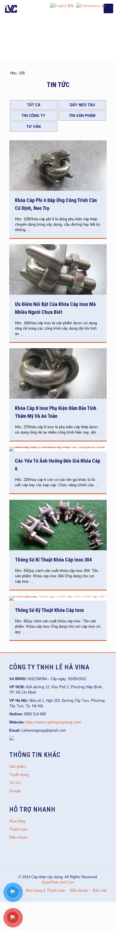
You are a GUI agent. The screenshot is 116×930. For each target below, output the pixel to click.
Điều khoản (18, 837)
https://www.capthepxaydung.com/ (53, 722)
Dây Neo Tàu (82, 105)
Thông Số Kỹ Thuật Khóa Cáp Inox (49, 610)
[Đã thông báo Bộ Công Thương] (11, 739)
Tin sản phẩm (82, 116)
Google (15, 791)
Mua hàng (17, 821)
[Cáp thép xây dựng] (11, 8)
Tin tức (15, 783)
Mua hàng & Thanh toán (45, 890)
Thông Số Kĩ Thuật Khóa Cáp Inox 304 (53, 560)
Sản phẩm (17, 766)
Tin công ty (33, 116)
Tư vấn (33, 127)
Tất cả (33, 105)
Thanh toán (18, 829)
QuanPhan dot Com (58, 882)
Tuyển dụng (18, 775)
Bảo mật (100, 890)
